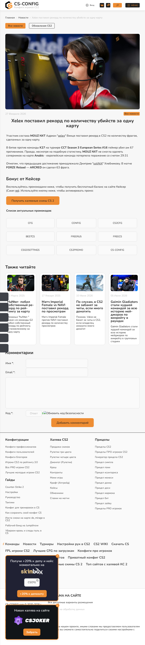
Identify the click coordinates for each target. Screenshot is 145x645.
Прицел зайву (103, 503)
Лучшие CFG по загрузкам (53, 551)
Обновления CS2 (42, 25)
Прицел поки (102, 467)
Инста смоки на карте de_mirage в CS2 (25, 519)
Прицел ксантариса (106, 472)
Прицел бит (102, 498)
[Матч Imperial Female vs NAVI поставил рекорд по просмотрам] (55, 283)
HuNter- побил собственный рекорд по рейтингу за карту (20, 306)
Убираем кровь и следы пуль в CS (23, 532)
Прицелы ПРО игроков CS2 (111, 452)
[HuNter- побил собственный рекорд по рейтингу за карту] (20, 283)
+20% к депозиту (32, 594)
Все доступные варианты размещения (70, 602)
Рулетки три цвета (60, 452)
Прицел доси (102, 488)
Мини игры (56, 477)
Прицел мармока (105, 493)
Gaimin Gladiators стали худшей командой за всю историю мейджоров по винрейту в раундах (124, 311)
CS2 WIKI (101, 544)
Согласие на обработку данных (66, 609)
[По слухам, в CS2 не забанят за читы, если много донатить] (89, 283)
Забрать (31, 632)
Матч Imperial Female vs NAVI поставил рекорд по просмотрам (55, 306)
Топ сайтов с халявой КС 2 (106, 564)
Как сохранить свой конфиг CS (23, 512)
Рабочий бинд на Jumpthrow (22, 525)
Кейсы (53, 488)
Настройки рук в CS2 (73, 544)
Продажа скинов (60, 446)
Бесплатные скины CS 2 (63, 564)
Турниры (47, 544)
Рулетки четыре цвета (63, 457)
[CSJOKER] (32, 621)
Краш (53, 467)
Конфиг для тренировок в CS (22, 507)
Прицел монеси (104, 477)
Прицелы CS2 (103, 446)
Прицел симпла (104, 462)
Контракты (56, 472)
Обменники (56, 493)
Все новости (15, 25)
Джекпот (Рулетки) (61, 462)
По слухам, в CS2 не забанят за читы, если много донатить (89, 306)
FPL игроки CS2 (17, 551)
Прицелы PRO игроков (108, 508)
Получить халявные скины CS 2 (32, 201)
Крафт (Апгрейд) (59, 482)
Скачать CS (120, 544)
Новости (23, 17)
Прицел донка (103, 482)
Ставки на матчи (59, 498)
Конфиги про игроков (95, 551)
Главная (10, 17)
